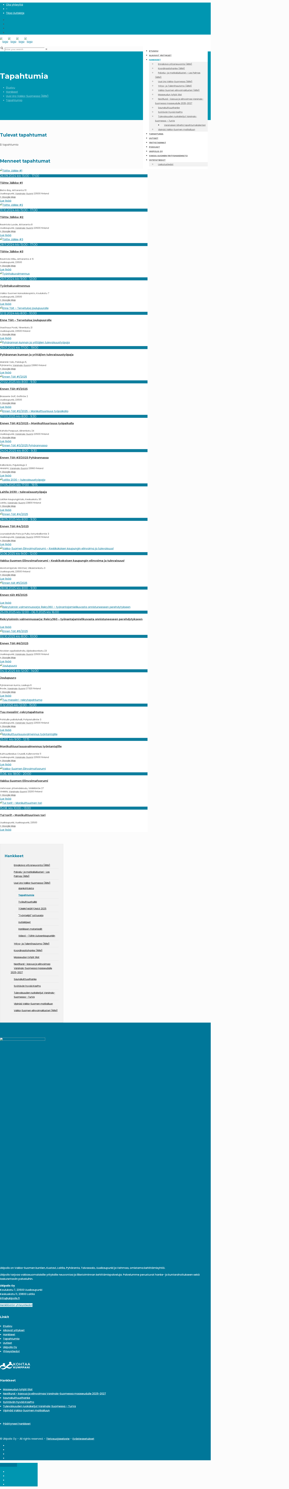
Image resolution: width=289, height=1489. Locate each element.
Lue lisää (5, 201)
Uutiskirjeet (24, 922)
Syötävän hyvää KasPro (27, 986)
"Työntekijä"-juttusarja (30, 915)
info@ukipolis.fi (10, 1298)
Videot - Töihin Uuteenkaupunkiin (36, 935)
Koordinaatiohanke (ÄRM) (28, 950)
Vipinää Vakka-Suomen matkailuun (33, 1003)
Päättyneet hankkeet (17, 1424)
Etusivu (10, 87)
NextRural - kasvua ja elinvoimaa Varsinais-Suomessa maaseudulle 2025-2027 (31, 968)
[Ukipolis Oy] (16, 42)
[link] (46, 49)
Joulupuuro (8, 678)
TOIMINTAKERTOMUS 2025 (32, 908)
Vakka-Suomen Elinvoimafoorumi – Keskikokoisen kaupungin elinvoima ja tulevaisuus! (62, 560)
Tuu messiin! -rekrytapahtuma (22, 712)
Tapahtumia (14, 100)
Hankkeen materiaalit (30, 929)
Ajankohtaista (26, 888)
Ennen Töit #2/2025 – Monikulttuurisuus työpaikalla (37, 423)
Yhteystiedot (11, 1351)
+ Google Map (8, 197)
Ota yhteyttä (14, 4)
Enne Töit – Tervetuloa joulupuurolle (26, 320)
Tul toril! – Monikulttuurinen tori (23, 815)
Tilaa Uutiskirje (15, 13)
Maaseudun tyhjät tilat (26, 957)
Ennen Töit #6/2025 (14, 643)
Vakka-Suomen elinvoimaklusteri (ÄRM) (36, 1010)
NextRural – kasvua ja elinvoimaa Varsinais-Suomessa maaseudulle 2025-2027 (54, 1393)
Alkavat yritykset (14, 1330)
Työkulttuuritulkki (27, 901)
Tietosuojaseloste (58, 1439)
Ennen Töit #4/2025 (14, 526)
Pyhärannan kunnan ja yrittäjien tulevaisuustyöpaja (36, 354)
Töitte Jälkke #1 (11, 183)
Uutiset (7, 1343)
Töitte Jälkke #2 (11, 217)
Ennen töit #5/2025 (13, 595)
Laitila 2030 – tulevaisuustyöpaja (23, 492)
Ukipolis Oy (10, 1347)
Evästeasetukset (83, 1439)
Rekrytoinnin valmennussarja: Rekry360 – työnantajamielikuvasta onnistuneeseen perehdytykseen (71, 619)
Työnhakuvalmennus (15, 286)
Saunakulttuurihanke (25, 979)
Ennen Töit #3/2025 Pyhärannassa (24, 457)
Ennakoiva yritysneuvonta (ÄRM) (32, 865)
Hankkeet (12, 92)
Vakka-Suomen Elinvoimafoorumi (24, 781)
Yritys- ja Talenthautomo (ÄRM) (32, 943)
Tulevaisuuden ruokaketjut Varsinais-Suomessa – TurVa (39, 1406)
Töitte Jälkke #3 (11, 251)
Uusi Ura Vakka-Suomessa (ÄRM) (27, 96)
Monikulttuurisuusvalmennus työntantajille (31, 746)
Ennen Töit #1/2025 (14, 389)
